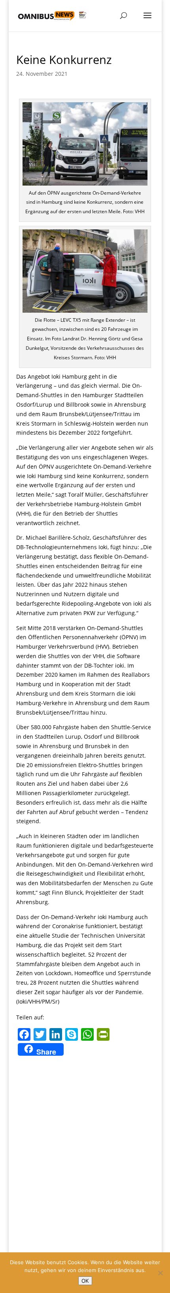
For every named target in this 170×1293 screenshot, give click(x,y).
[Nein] (160, 1273)
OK (85, 1281)
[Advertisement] (85, 1147)
